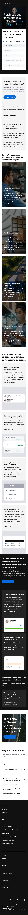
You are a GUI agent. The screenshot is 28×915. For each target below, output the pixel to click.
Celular (5, 55)
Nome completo (8, 50)
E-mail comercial (8, 45)
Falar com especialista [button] (10, 736)
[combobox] (14, 60)
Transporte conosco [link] (10, 97)
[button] (25, 2)
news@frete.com (18, 904)
